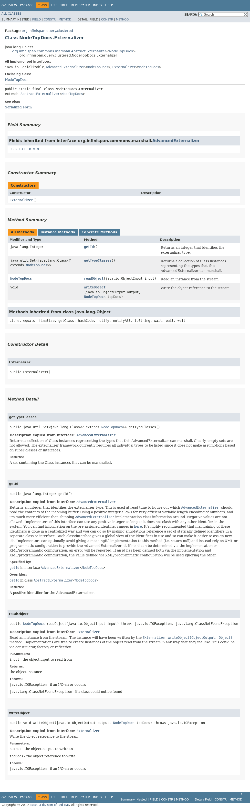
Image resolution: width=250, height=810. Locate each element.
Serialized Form (18, 107)
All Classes (11, 13)
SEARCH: (190, 14)
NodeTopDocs (121, 51)
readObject (94, 278)
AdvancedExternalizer (65, 67)
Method (65, 19)
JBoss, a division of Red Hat (49, 805)
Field (36, 19)
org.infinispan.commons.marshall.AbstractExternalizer (59, 51)
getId (89, 247)
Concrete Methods (99, 232)
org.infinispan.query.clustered (47, 31)
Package (26, 5)
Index (97, 5)
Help (109, 5)
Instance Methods (58, 232)
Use (54, 5)
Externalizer (124, 67)
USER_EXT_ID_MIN (24, 149)
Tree (64, 5)
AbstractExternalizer (40, 94)
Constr (50, 19)
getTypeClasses (97, 260)
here (138, 526)
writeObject (94, 287)
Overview (9, 5)
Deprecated (80, 5)
